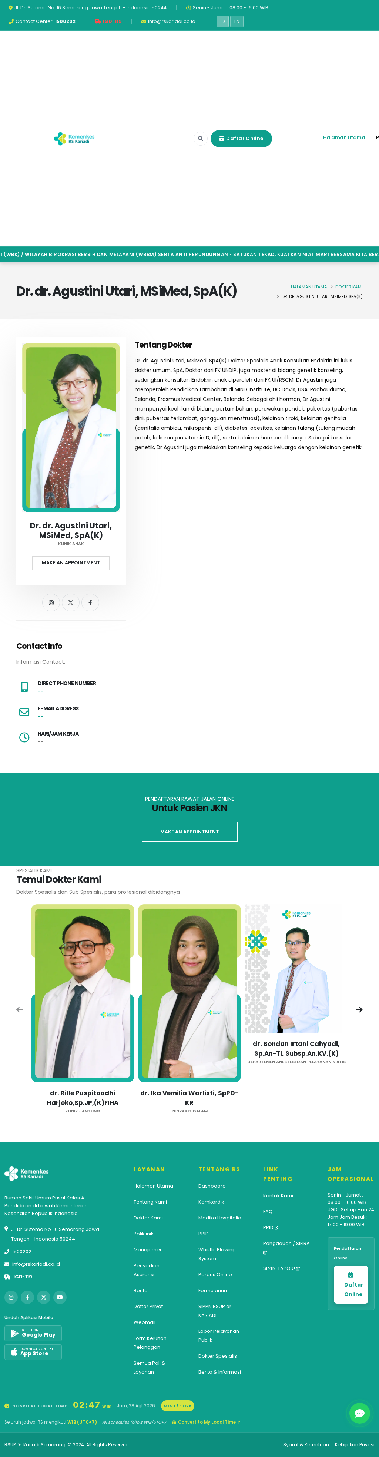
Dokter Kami (349, 287)
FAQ (268, 1211)
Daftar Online (244, 138)
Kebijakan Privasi (355, 1444)
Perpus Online (215, 1274)
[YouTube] (60, 1297)
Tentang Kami (150, 1201)
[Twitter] (71, 602)
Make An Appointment (71, 563)
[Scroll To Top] (366, 1448)
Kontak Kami (278, 1195)
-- (41, 691)
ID (223, 21)
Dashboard (212, 1185)
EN (236, 21)
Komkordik (211, 1201)
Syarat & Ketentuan (306, 1444)
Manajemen (148, 1249)
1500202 (21, 1251)
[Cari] (201, 139)
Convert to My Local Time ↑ (209, 1422)
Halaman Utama (344, 137)
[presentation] (20, 1010)
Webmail (144, 1322)
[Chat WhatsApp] (359, 1413)
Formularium (213, 1290)
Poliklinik (144, 1233)
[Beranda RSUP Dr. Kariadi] (74, 138)
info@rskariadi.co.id (36, 1264)
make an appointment (189, 832)
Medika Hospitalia (219, 1217)
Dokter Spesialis (217, 1356)
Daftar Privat (148, 1306)
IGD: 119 (22, 1276)
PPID (203, 1233)
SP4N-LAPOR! (279, 1268)
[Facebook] (90, 602)
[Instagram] (51, 602)
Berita (141, 1290)
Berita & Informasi (219, 1371)
